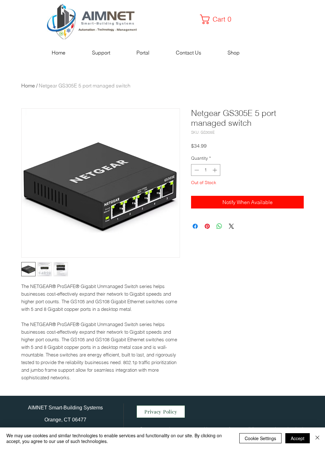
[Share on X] (231, 226)
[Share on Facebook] (195, 226)
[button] (218, 19)
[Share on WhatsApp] (219, 226)
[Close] (317, 438)
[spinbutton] (205, 170)
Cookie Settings (260, 438)
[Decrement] (196, 170)
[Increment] (215, 170)
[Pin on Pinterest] (207, 226)
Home (28, 85)
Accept (297, 438)
